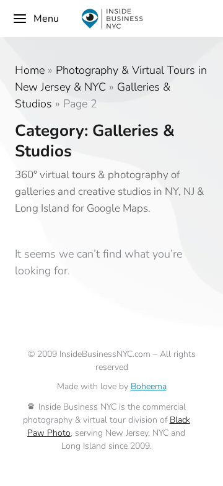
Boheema (149, 386)
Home (30, 70)
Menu (46, 18)
